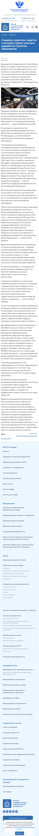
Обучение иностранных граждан (14, 685)
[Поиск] (32, 27)
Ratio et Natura (7, 651)
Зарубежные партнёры (11, 698)
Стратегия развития (10, 473)
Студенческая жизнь (12, 723)
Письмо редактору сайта (17, 818)
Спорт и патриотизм (10, 727)
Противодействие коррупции (13, 786)
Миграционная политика (11, 709)
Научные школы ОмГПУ (9, 587)
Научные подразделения (12, 616)
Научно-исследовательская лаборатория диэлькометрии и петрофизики (19, 629)
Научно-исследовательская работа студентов (19, 610)
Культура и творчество (11, 733)
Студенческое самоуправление (14, 765)
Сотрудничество (10, 665)
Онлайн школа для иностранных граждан (17, 714)
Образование (9, 503)
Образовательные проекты (12, 526)
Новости (6, 451)
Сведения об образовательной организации (19, 15)
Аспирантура (6, 568)
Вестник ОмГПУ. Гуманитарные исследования (15, 649)
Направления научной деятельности (16, 584)
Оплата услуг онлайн (10, 495)
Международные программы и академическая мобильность (14, 691)
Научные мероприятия (9, 595)
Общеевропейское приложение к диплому (18, 670)
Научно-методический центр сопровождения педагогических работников (15, 622)
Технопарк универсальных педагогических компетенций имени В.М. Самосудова (18, 546)
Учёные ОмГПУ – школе (9, 589)
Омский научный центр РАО (10, 618)
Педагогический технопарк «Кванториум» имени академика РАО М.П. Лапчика (18, 538)
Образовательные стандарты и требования (18, 515)
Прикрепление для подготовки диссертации (15, 576)
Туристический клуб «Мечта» (13, 749)
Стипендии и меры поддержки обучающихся (19, 754)
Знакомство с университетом (13, 467)
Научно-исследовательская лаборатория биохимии (17, 625)
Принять (19, 833)
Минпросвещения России (26, 436)
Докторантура (7, 579)
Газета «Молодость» (10, 770)
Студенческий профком (11, 760)
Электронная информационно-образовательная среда (14, 509)
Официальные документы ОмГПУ (15, 462)
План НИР (5, 592)
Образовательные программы (13, 521)
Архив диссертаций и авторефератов (13, 640)
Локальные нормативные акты (14, 532)
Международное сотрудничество (15, 703)
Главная (4, 35)
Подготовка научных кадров (13, 565)
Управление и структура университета (16, 457)
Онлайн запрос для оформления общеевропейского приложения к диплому (17, 673)
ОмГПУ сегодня (9, 447)
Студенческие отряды (11, 743)
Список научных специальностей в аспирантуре (16, 571)
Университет (6, 438)
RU (27, 27)
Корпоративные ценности (12, 478)
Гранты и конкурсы (8, 597)
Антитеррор (7, 792)
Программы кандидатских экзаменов (13, 573)
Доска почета (8, 484)
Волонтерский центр (10, 738)
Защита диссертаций (8, 638)
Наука (5, 556)
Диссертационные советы (12, 635)
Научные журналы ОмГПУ (12, 646)
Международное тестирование (14, 679)
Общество (4, 60)
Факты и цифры (8, 489)
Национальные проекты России (14, 560)
